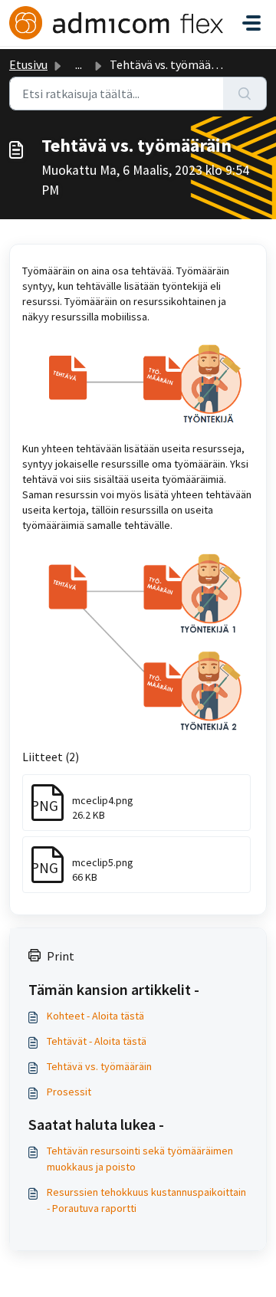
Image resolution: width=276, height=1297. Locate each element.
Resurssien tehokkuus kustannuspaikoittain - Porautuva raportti (146, 1200)
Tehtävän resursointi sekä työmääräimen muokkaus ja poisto (140, 1159)
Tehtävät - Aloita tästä (96, 1041)
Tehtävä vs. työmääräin (99, 1066)
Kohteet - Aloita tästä (95, 1016)
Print (60, 956)
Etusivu (28, 64)
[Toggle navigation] (251, 23)
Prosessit (69, 1091)
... (78, 64)
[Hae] (245, 93)
